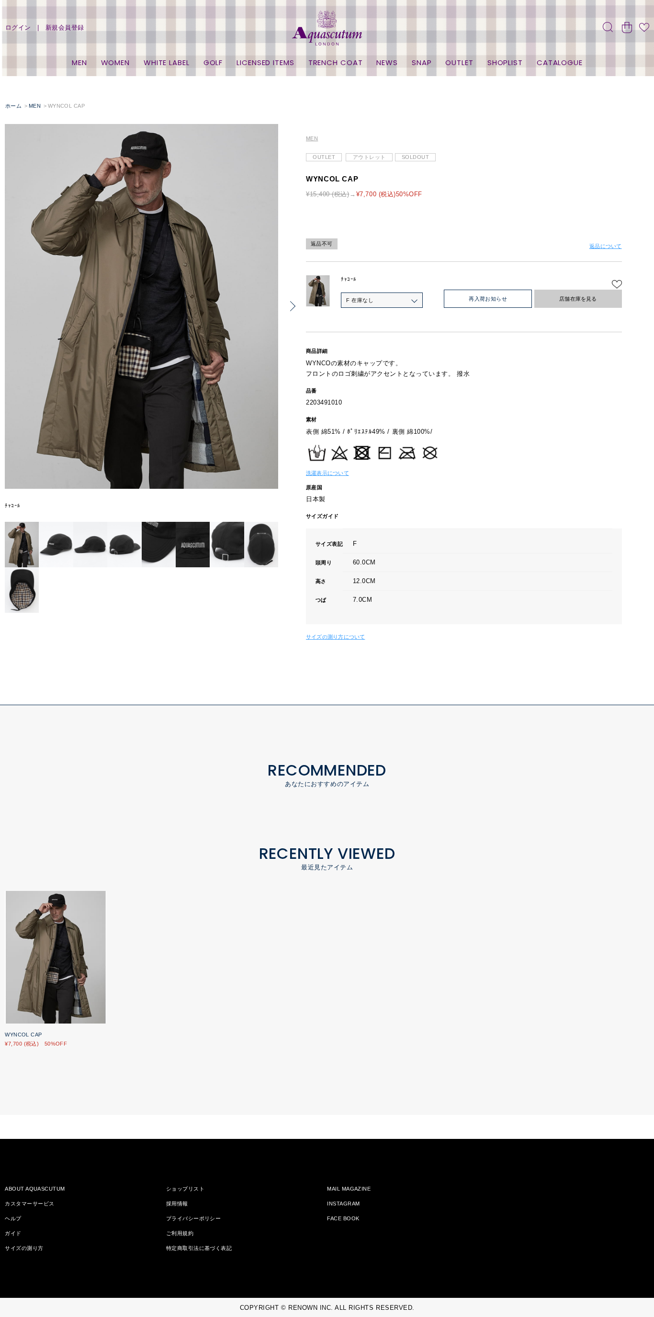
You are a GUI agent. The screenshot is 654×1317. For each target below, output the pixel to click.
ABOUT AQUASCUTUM (35, 1189)
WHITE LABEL (167, 62)
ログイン (18, 27)
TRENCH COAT (335, 62)
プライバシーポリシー (193, 1218)
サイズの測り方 (24, 1248)
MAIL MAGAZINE (349, 1189)
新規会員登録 (64, 27)
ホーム (13, 106)
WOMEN (115, 62)
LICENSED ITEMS (265, 62)
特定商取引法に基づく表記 (199, 1248)
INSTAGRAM (343, 1203)
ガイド (13, 1233)
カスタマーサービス (29, 1203)
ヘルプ (13, 1218)
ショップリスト (185, 1189)
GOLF (213, 62)
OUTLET (459, 62)
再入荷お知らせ (488, 299)
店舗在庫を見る (578, 299)
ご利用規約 (179, 1233)
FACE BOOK (343, 1218)
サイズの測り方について (335, 637)
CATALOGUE (560, 62)
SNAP (422, 62)
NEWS (387, 62)
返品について (605, 246)
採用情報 (177, 1203)
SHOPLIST (505, 62)
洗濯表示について (327, 473)
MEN (79, 62)
